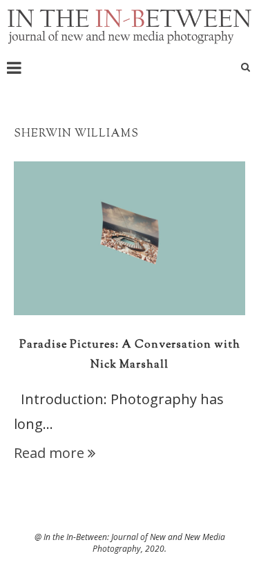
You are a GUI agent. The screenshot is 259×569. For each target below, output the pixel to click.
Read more (49, 452)
